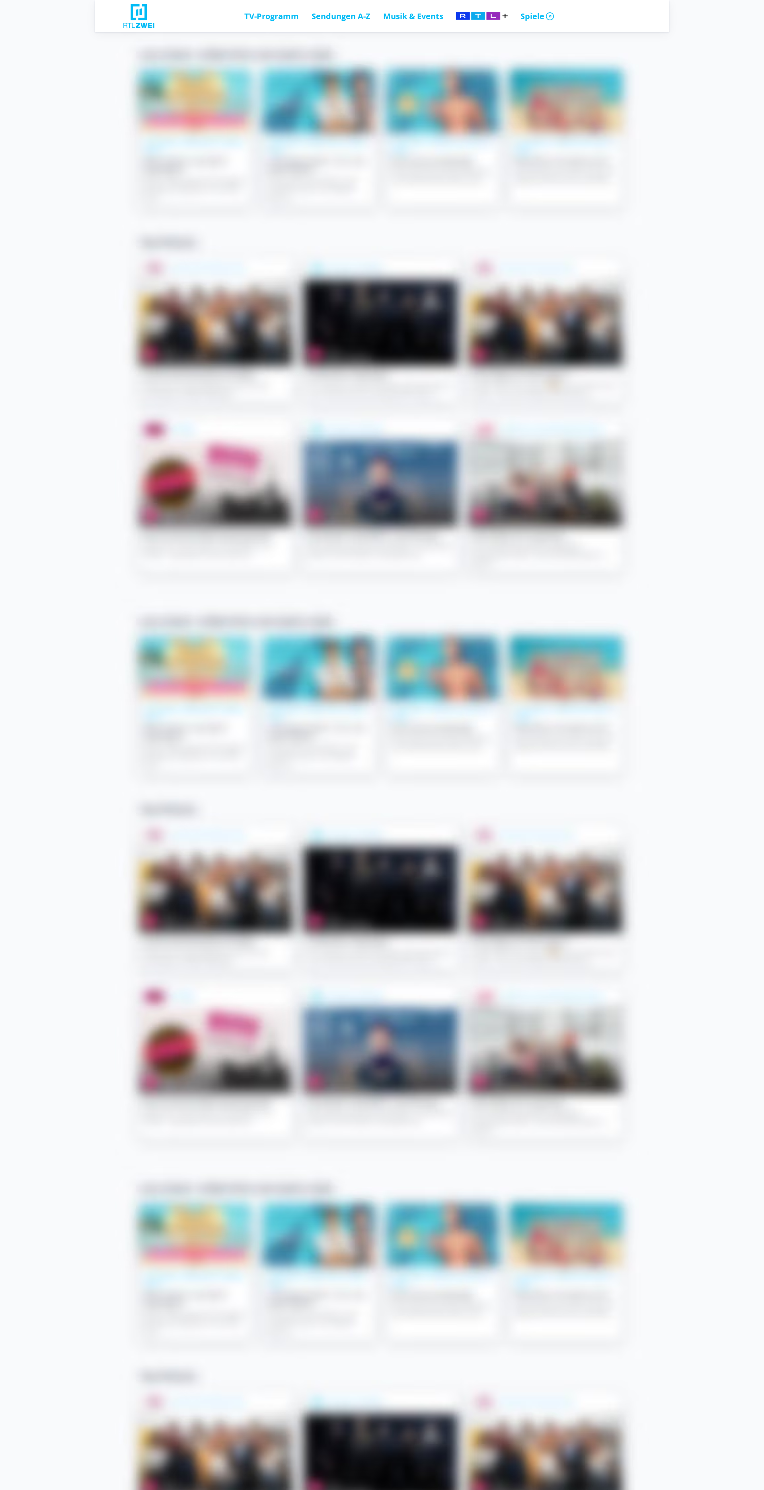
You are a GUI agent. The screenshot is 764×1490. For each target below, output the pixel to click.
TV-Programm (271, 16)
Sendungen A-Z (341, 16)
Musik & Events (413, 16)
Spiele (532, 16)
